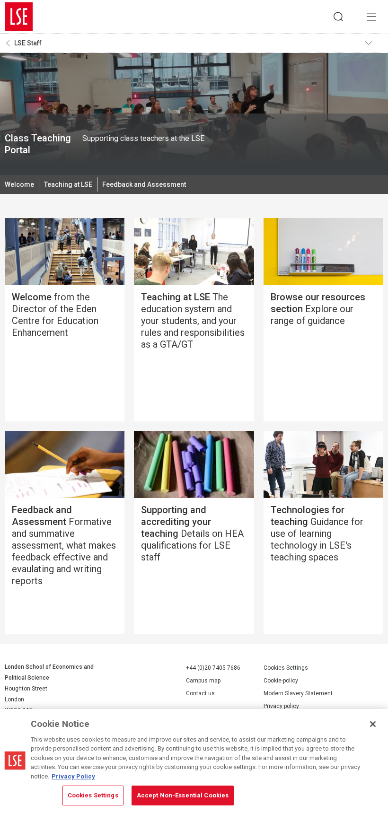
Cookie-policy (281, 680)
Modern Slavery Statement (298, 693)
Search (338, 16)
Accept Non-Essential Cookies (183, 795)
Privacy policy (281, 706)
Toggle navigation (374, 43)
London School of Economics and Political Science (19, 16)
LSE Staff (28, 43)
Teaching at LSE (68, 184)
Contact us (200, 693)
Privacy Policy (73, 776)
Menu (371, 16)
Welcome (19, 184)
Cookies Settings (286, 667)
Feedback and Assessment (144, 184)
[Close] (372, 724)
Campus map (203, 680)
